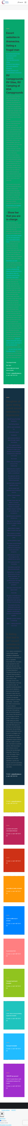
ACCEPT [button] (14, 1110)
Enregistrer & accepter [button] (5, 1125)
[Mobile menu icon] (25, 2)
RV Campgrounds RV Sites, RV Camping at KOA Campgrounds (13, 56)
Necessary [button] (2, 1118)
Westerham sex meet (11, 260)
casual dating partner (14, 239)
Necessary (3, 1120)
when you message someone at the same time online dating (12, 275)
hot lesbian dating (10, 351)
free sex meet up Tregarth (15, 349)
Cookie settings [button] (6, 1110)
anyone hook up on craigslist (13, 205)
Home (7, 241)
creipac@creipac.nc (16, 373)
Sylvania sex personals (12, 271)
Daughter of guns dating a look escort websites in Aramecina (12, 66)
